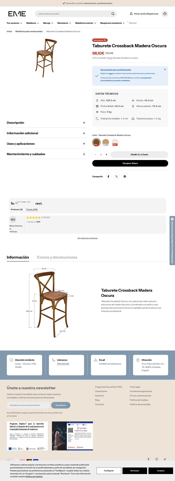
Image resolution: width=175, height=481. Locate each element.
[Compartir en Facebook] (108, 176)
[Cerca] (164, 69)
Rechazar (134, 470)
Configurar (109, 470)
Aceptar (161, 470)
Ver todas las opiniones (88, 238)
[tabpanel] (87, 303)
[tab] (17, 209)
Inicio (9, 31)
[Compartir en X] (116, 176)
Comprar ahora (130, 163)
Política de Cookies (34, 476)
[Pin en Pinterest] (125, 176)
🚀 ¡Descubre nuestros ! (87, 3)
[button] (172, 240)
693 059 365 (63, 363)
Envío (109, 58)
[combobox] (76, 14)
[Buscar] (113, 13)
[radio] (96, 142)
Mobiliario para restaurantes (29, 31)
